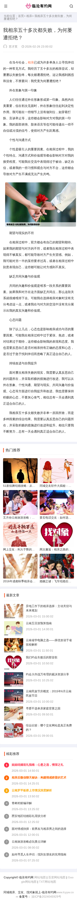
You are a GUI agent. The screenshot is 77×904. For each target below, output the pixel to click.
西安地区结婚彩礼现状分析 (29, 816)
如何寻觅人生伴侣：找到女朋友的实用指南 (39, 854)
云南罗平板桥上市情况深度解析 (32, 790)
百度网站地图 (57, 877)
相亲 (29, 16)
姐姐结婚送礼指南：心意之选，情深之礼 (37, 764)
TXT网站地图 (47, 881)
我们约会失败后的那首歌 (41, 657)
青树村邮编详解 (22, 803)
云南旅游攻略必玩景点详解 (29, 841)
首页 (21, 16)
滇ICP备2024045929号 (46, 896)
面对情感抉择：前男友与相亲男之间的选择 (39, 828)
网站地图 (40, 877)
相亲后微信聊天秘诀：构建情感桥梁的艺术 (39, 777)
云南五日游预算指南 (39, 623)
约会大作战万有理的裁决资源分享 (47, 674)
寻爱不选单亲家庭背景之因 (43, 708)
